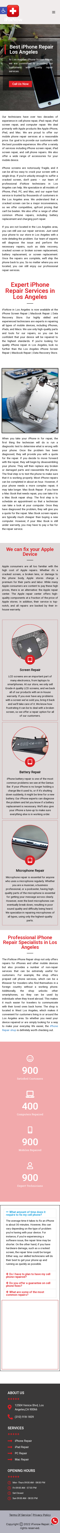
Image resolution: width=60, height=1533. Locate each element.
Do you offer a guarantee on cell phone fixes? (28, 1284)
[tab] (30, 1213)
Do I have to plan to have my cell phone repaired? (28, 1275)
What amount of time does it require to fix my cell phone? (25, 1213)
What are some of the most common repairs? (25, 1293)
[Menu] (53, 12)
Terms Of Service (20, 1515)
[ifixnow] (13, 12)
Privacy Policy (42, 1515)
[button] (3, 10)
